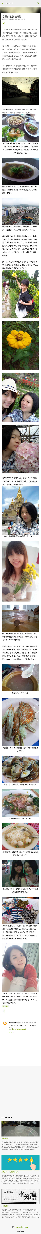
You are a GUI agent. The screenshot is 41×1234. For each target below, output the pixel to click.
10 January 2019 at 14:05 (29, 1022)
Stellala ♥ (9, 3)
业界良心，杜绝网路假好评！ (10, 1172)
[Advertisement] (20, 1089)
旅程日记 (5, 1006)
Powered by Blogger (21, 1227)
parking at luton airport (17, 1029)
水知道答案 (4, 1206)
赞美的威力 (4, 1138)
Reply (11, 1032)
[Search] (38, 3)
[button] (3, 23)
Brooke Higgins (15, 1022)
